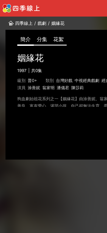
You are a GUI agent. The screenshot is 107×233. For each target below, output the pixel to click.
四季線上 (24, 23)
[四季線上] (21, 8)
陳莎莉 (77, 87)
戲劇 (42, 23)
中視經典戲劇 (87, 80)
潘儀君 (63, 87)
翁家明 (48, 87)
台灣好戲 (64, 80)
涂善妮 (34, 87)
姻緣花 (57, 23)
